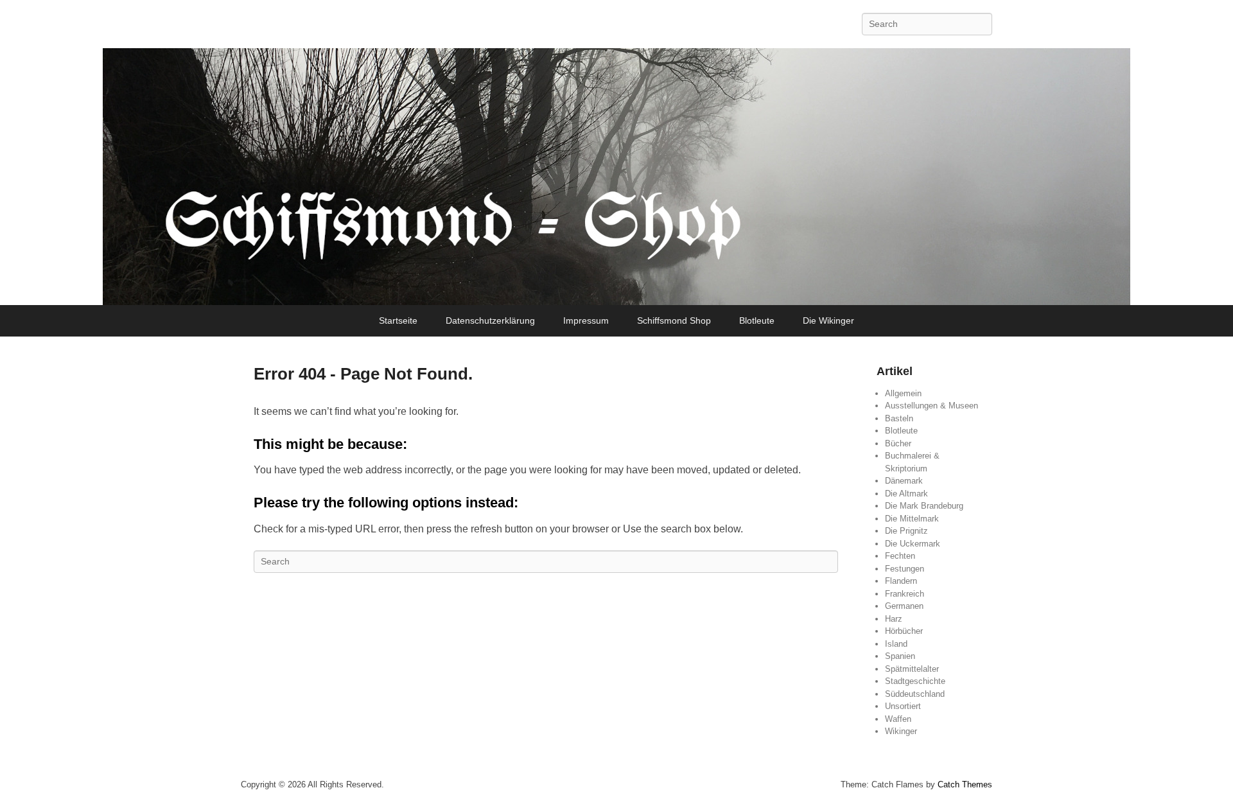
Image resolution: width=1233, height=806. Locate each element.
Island (896, 644)
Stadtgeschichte (915, 681)
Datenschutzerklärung (490, 320)
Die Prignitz (906, 531)
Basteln (899, 418)
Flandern (901, 581)
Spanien (900, 656)
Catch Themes (965, 784)
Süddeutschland (915, 694)
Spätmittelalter (912, 669)
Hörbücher (904, 631)
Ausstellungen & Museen (931, 405)
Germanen (904, 606)
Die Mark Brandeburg (924, 506)
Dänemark (904, 481)
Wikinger (901, 731)
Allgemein (903, 393)
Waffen (898, 719)
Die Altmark (906, 493)
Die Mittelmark (912, 518)
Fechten (900, 556)
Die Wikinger (828, 320)
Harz (893, 619)
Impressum (586, 320)
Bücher (898, 443)
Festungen (904, 569)
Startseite (398, 320)
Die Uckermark (912, 543)
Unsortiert (903, 706)
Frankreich (904, 594)
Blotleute (756, 320)
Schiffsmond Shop (674, 320)
